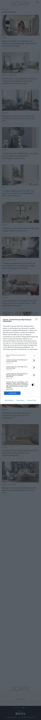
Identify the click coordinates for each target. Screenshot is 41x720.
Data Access (20, 400)
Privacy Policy (31, 400)
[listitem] (20, 355)
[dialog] (20, 360)
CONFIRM (12, 393)
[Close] (37, 320)
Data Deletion (9, 400)
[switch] (33, 360)
